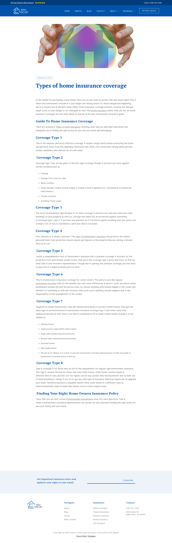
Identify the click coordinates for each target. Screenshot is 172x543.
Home (67, 11)
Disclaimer (92, 536)
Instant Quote (149, 11)
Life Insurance (99, 523)
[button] (114, 11)
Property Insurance (101, 512)
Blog (89, 11)
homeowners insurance (79, 399)
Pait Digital (113, 532)
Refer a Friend (70, 519)
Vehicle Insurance (100, 508)
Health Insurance (100, 519)
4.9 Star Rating (22, 3)
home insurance (99, 110)
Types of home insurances (68, 126)
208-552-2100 (132, 508)
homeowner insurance (46, 283)
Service (78, 11)
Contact (101, 11)
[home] (20, 10)
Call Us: (153, 3)
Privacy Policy (81, 536)
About (66, 508)
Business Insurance (101, 515)
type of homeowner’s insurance (90, 236)
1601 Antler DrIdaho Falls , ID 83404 (135, 513)
